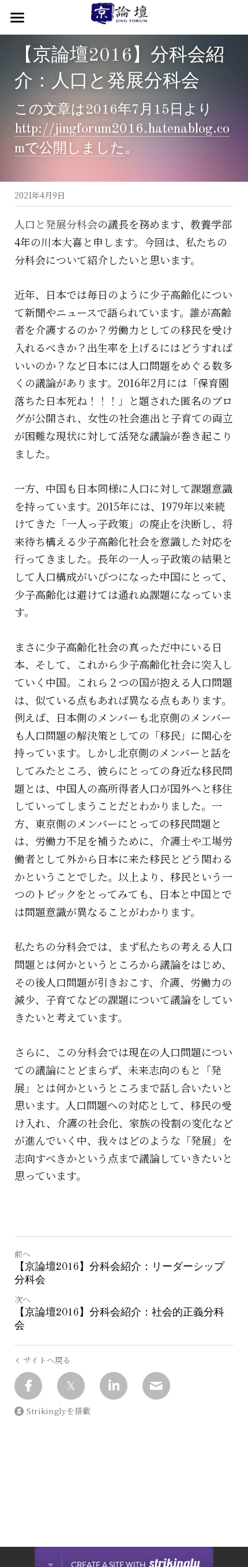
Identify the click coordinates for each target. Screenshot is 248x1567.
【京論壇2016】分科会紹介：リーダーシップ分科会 (119, 1273)
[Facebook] (28, 1386)
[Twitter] (71, 1386)
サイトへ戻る (47, 1360)
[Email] (156, 1386)
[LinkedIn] (113, 1386)
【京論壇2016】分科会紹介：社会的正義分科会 (119, 1319)
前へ (22, 1253)
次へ (22, 1299)
